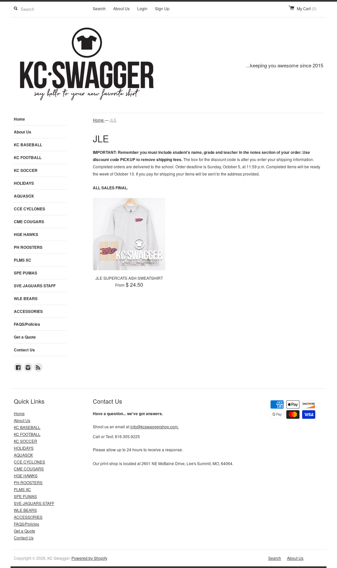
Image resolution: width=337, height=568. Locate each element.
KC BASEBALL (28, 145)
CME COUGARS (29, 222)
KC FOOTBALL (27, 157)
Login (142, 8)
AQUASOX (24, 196)
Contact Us (24, 350)
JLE (113, 120)
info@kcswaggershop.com (154, 426)
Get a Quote (25, 337)
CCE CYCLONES (29, 209)
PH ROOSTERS (28, 247)
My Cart (307, 8)
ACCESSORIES (28, 311)
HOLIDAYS (24, 183)
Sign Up (162, 8)
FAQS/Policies (27, 324)
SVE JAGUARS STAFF (35, 286)
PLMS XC (22, 260)
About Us (121, 8)
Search (99, 8)
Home (19, 119)
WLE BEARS (26, 298)
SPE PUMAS (25, 273)
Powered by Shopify (89, 558)
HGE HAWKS (26, 234)
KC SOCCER (26, 170)
